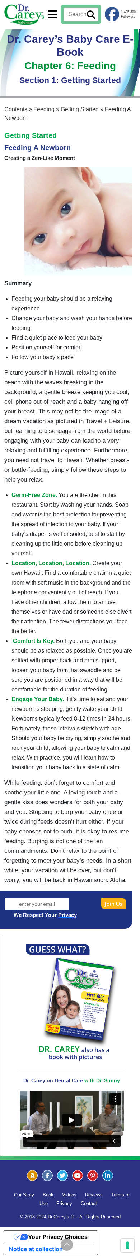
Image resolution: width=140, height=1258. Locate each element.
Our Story (24, 1194)
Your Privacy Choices (58, 1236)
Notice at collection (36, 1249)
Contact (89, 1203)
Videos (69, 1194)
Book (48, 1194)
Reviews (94, 1194)
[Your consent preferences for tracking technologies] (127, 1245)
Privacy (64, 1203)
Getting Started (30, 135)
